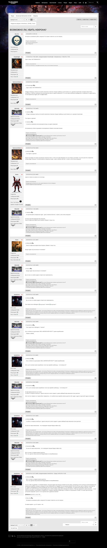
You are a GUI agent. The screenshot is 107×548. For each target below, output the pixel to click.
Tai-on (16, 239)
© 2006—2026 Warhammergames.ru (26, 545)
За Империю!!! (30, 135)
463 (37, 415)
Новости (38, 2)
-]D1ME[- (29, 23)
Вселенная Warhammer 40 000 (23, 16)
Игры (75, 2)
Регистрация (86, 2)
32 (33, 19)
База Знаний (53, 2)
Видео (70, 2)
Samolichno (17, 294)
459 (37, 294)
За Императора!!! (38, 135)
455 (37, 174)
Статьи (60, 2)
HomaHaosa (24, 23)
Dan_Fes (17, 34)
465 (37, 473)
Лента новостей (14, 536)
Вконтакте (12, 536)
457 (37, 239)
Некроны (35, 16)
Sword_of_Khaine (17, 82)
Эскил (33, 23)
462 (37, 382)
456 (37, 209)
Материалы (45, 2)
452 (37, 82)
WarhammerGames (13, 2)
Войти (84, 2)
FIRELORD (16, 108)
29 (26, 19)
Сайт (80, 2)
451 (37, 56)
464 (37, 442)
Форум (65, 2)
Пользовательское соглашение (44, 545)
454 (37, 148)
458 (37, 265)
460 (37, 321)
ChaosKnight (17, 57)
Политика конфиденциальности (61, 545)
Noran (16, 174)
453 (37, 108)
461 (37, 355)
